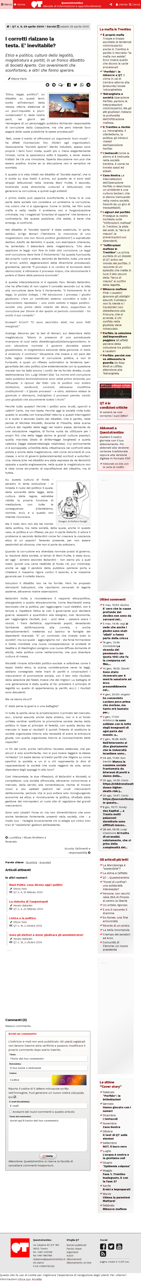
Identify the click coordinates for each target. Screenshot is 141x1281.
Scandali (45, 862)
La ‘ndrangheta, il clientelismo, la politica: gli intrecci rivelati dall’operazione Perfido (116, 137)
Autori (70, 1255)
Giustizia (31, 862)
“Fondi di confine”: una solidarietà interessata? (115, 885)
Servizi (51, 26)
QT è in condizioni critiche (114, 405)
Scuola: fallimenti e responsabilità (77, 850)
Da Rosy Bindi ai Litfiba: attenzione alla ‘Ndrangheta (117, 364)
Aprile (116, 1187)
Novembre (111, 1125)
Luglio (116, 1154)
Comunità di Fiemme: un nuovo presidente (115, 946)
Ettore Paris (19, 78)
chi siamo (38, 1262)
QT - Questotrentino (116, 877)
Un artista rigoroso (115, 905)
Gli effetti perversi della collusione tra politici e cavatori (117, 342)
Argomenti (72, 1252)
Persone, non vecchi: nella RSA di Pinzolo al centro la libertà (116, 897)
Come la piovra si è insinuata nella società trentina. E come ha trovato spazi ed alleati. (116, 162)
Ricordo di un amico (116, 925)
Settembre (115, 1144)
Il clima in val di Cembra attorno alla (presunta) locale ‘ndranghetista (116, 80)
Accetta (37, 1279)
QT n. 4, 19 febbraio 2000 (28, 892)
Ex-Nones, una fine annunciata (115, 919)
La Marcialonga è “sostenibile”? (114, 866)
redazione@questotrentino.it (49, 1259)
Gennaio (117, 1107)
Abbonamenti (74, 1259)
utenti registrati (74, 1041)
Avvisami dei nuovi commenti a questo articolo (43, 1111)
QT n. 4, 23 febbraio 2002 (28, 908)
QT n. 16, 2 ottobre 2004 (27, 925)
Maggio (115, 1176)
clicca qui (24, 1279)
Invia (49, 1156)
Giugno (116, 1164)
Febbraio (112, 1095)
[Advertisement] (47, 982)
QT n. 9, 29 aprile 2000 (28, 26)
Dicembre (110, 1117)
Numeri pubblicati (76, 1245)
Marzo (116, 1197)
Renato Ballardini (22, 905)
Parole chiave (74, 1248)
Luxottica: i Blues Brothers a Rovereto (25, 839)
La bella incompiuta (116, 929)
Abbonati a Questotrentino (112, 430)
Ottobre (115, 1135)
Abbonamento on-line (79, 1262)
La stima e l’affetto (115, 873)
